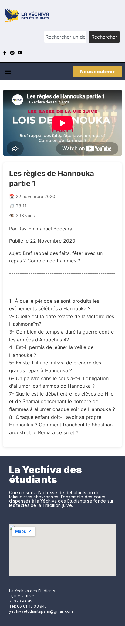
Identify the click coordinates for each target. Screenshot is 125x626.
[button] (8, 72)
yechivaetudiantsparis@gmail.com (41, 611)
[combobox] (65, 37)
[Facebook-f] (4, 53)
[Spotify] (12, 53)
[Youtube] (20, 53)
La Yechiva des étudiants (45, 474)
